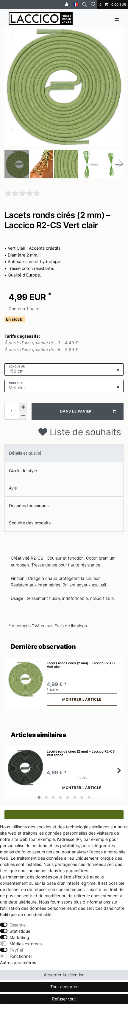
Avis (13, 487)
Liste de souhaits (84, 432)
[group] (25, 679)
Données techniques (29, 505)
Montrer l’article (82, 699)
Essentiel (18, 924)
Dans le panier (76, 411)
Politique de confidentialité (25, 914)
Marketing (19, 937)
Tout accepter (64, 986)
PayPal (16, 949)
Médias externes (26, 943)
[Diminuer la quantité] (23, 415)
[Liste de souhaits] (93, 4)
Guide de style (23, 470)
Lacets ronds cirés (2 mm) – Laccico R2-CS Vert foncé (81, 753)
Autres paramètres (18, 962)
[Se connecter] (67, 4)
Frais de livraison (70, 625)
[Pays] (75, 4)
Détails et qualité (25, 452)
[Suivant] (119, 86)
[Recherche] (84, 4)
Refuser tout (64, 998)
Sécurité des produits (30, 522)
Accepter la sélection (64, 974)
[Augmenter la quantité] (23, 407)
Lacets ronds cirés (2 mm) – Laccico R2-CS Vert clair (81, 665)
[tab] (64, 453)
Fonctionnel (21, 956)
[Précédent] (9, 86)
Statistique (20, 931)
